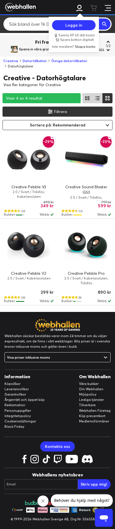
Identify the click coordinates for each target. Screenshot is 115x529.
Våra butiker (89, 384)
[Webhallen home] (19, 7)
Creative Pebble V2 (28, 273)
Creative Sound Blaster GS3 (86, 189)
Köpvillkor (12, 384)
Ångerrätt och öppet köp (24, 400)
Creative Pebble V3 (28, 186)
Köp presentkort (92, 416)
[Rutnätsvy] (107, 98)
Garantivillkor (15, 394)
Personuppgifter (17, 410)
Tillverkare (87, 405)
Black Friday (14, 426)
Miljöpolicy (87, 394)
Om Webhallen (91, 389)
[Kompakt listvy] (97, 98)
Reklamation (14, 405)
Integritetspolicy (17, 416)
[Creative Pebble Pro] (86, 246)
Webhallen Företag (95, 410)
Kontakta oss (57, 446)
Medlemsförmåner (94, 421)
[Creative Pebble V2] (29, 246)
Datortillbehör (35, 61)
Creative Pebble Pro (86, 273)
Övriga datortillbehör (69, 61)
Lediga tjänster (91, 400)
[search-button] (105, 24)
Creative (10, 61)
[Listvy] (87, 98)
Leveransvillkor (16, 389)
